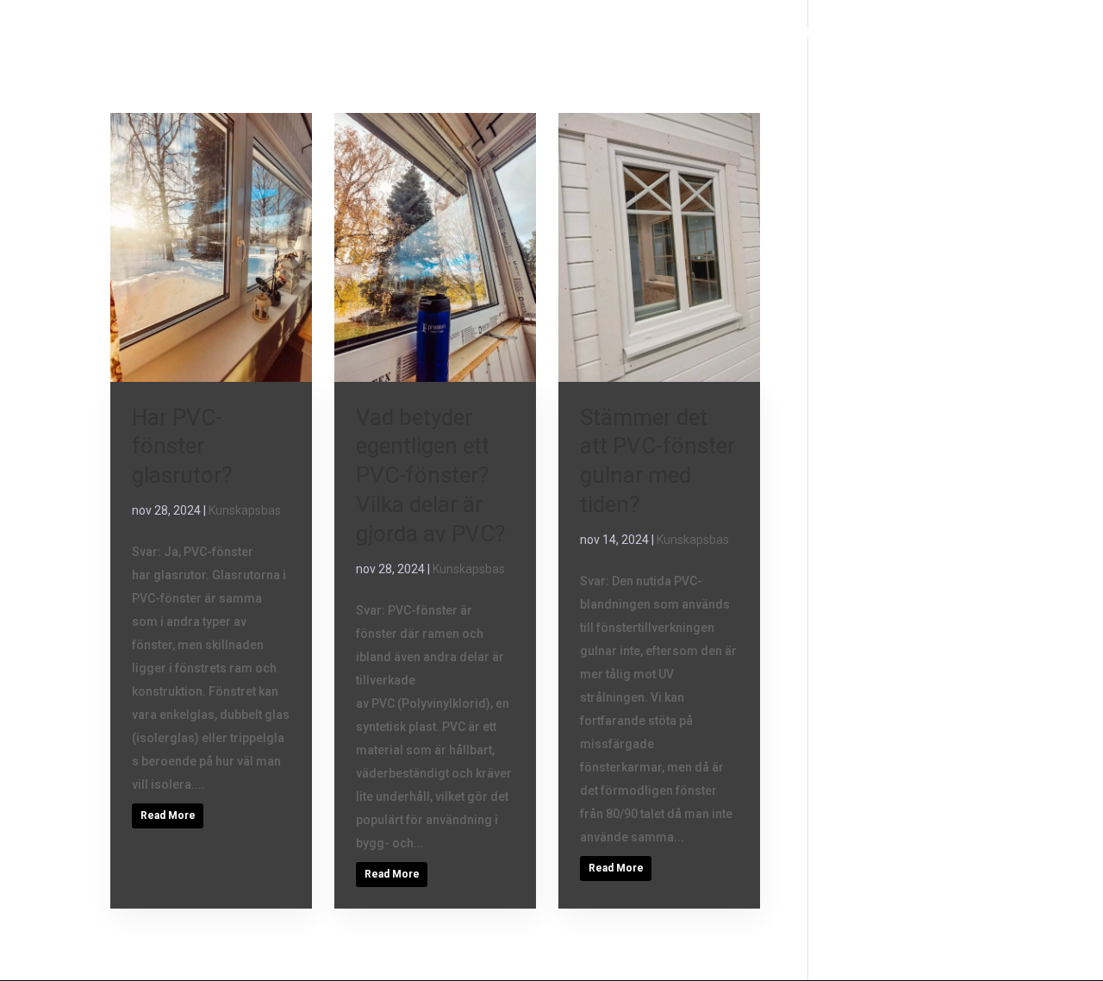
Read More (168, 815)
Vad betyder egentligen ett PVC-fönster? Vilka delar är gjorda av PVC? (430, 475)
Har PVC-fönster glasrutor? (182, 446)
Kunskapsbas (245, 510)
